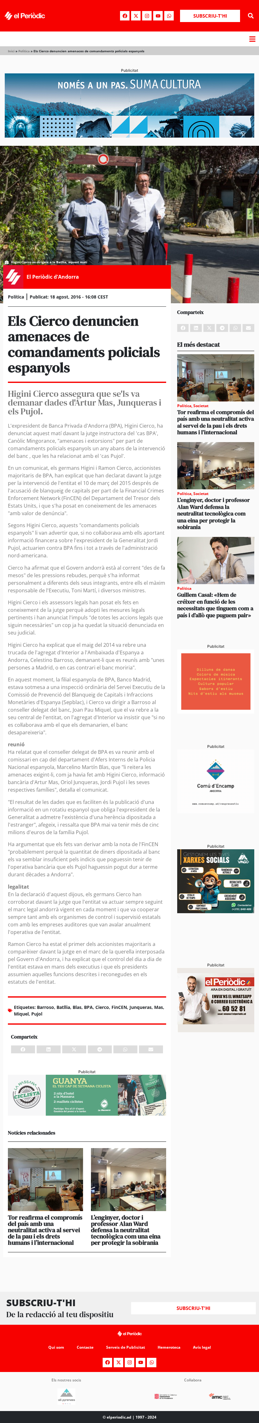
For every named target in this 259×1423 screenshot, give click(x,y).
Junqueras (141, 1007)
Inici (11, 51)
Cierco (102, 1007)
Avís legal (202, 1347)
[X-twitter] (136, 15)
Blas (77, 1007)
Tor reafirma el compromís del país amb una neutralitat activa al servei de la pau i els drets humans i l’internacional (45, 1230)
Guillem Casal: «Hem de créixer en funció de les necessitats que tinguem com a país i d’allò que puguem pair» (215, 605)
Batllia (63, 1007)
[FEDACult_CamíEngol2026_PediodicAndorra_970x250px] (129, 136)
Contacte (85, 1347)
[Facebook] (125, 15)
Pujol (36, 1014)
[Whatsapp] (169, 15)
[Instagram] (147, 15)
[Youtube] (158, 15)
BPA (88, 1007)
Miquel (21, 1014)
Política (24, 51)
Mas (158, 1007)
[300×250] (215, 712)
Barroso (45, 1007)
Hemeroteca (169, 1347)
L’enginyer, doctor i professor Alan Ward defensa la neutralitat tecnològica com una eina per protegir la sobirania (125, 1230)
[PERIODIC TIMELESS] (215, 811)
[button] (250, 16)
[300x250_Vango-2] (215, 911)
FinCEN (119, 1007)
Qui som (56, 1347)
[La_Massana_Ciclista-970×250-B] (87, 1114)
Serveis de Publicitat (125, 1347)
